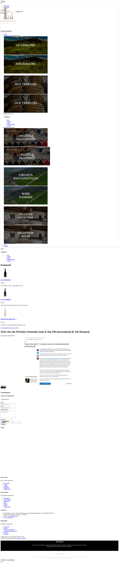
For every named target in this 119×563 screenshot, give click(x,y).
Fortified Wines (11, 124)
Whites (9, 121)
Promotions (7, 498)
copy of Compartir (6, 299)
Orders (5, 484)
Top (2, 561)
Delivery (6, 532)
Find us (6, 528)
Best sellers (7, 501)
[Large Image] (26, 54)
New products (7, 499)
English (7, 7)
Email (2, 406)
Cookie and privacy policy (10, 531)
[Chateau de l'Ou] (9, 24)
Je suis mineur (10, 560)
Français (7, 5)
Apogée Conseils (21, 538)
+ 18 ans (3, 560)
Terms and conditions (9, 529)
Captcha (3, 419)
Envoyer (3, 424)
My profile (6, 483)
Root (5, 335)
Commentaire (4, 409)
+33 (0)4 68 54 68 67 (12, 516)
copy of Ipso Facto (6, 280)
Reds (5, 502)
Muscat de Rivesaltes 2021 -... (9, 319)
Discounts (6, 487)
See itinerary (10, 517)
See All (9, 126)
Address (6, 486)
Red (8, 120)
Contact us (6, 526)
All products (9, 327)
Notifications (7, 489)
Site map (6, 534)
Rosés (8, 123)
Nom (2, 402)
